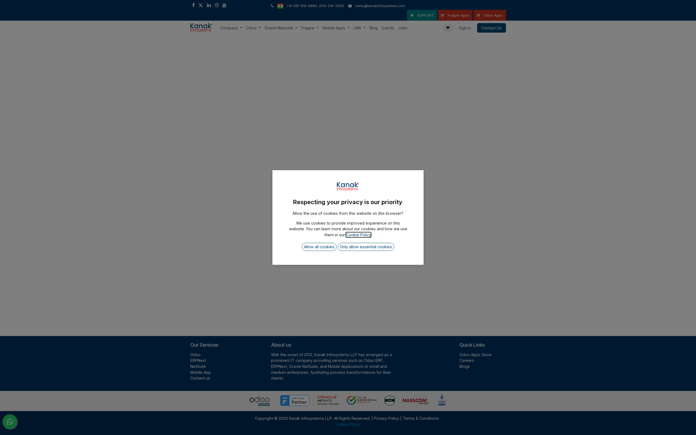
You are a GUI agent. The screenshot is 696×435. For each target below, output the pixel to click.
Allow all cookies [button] (319, 246)
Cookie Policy (358, 234)
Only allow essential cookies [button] (366, 246)
